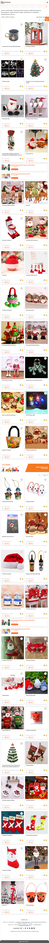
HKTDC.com (5, 922)
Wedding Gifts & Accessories (35, 10)
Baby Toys (13, 14)
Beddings (21, 12)
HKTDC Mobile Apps (26, 922)
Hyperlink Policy (25, 924)
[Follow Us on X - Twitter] (23, 928)
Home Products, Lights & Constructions (21, 10)
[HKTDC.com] (24, 919)
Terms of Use (10, 924)
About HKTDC (11, 922)
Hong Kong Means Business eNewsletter (38, 922)
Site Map (30, 924)
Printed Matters (35, 12)
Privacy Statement (17, 924)
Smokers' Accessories (14, 12)
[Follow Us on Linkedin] (25, 928)
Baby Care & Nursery (5, 12)
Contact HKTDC (18, 922)
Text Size (30, 923)
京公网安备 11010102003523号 (24, 925)
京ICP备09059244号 (37, 924)
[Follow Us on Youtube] (32, 928)
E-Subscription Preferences (22, 923)
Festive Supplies (9, 10)
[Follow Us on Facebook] (21, 928)
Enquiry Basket (24, 941)
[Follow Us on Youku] (34, 928)
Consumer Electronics (5, 14)
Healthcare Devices (28, 12)
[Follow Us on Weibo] (27, 928)
